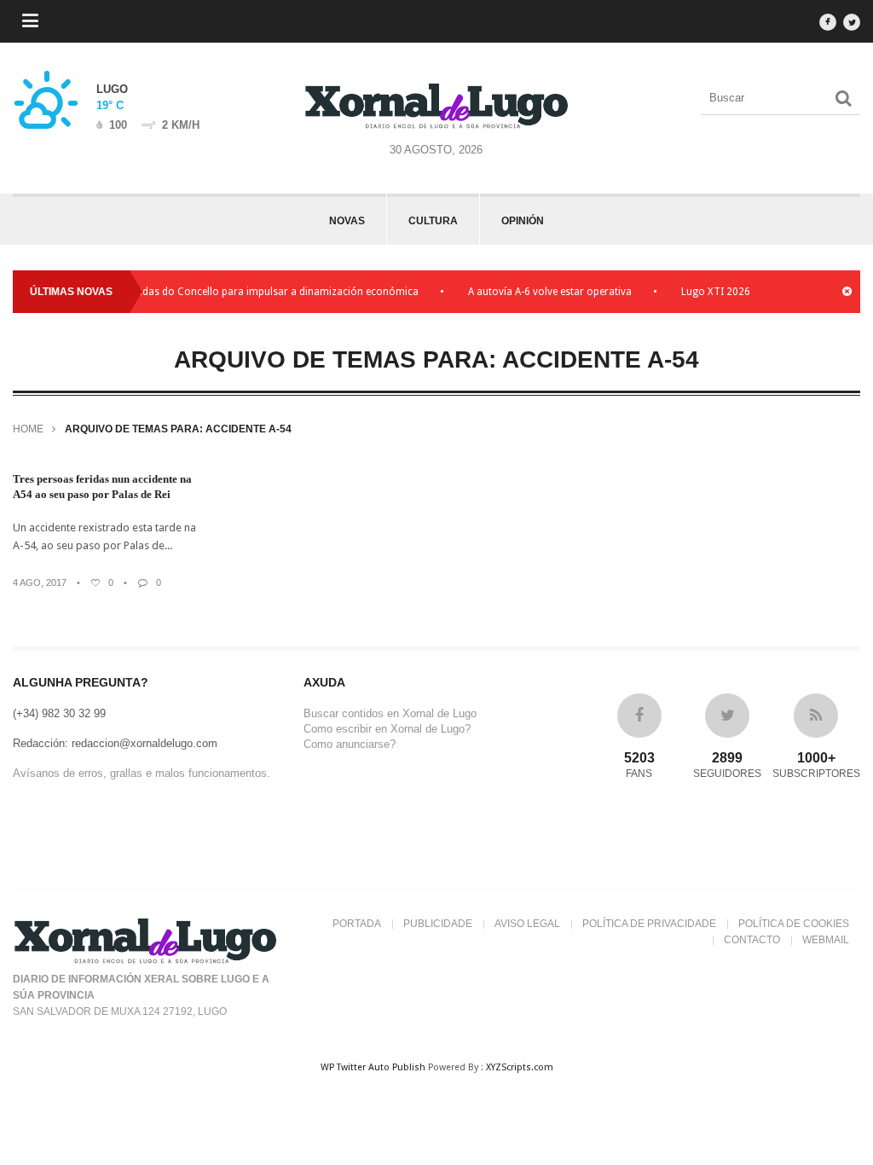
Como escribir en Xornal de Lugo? (387, 728)
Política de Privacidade (649, 924)
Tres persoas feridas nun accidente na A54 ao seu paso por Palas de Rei (102, 486)
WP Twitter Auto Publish (373, 1067)
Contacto (752, 940)
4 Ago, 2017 (39, 582)
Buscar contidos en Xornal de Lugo (390, 713)
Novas (347, 221)
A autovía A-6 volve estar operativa (550, 292)
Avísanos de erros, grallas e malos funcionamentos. (141, 773)
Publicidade (437, 924)
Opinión (522, 221)
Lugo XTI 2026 (715, 292)
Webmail (825, 940)
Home (28, 429)
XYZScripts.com (519, 1067)
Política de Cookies (793, 924)
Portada (356, 924)
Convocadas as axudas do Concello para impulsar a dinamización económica (234, 292)
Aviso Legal (527, 924)
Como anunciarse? (350, 744)
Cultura (433, 221)
